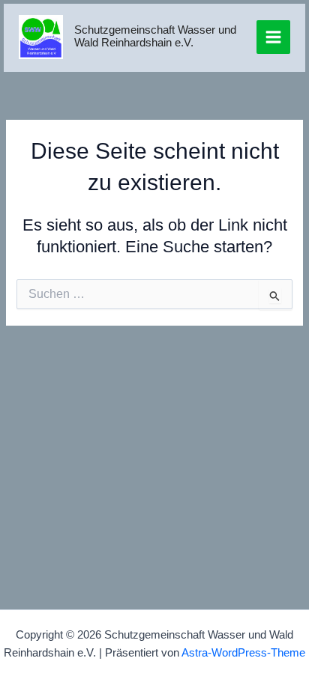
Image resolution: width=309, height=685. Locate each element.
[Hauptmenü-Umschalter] (273, 37)
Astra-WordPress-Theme (243, 653)
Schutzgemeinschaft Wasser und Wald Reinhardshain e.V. (155, 36)
